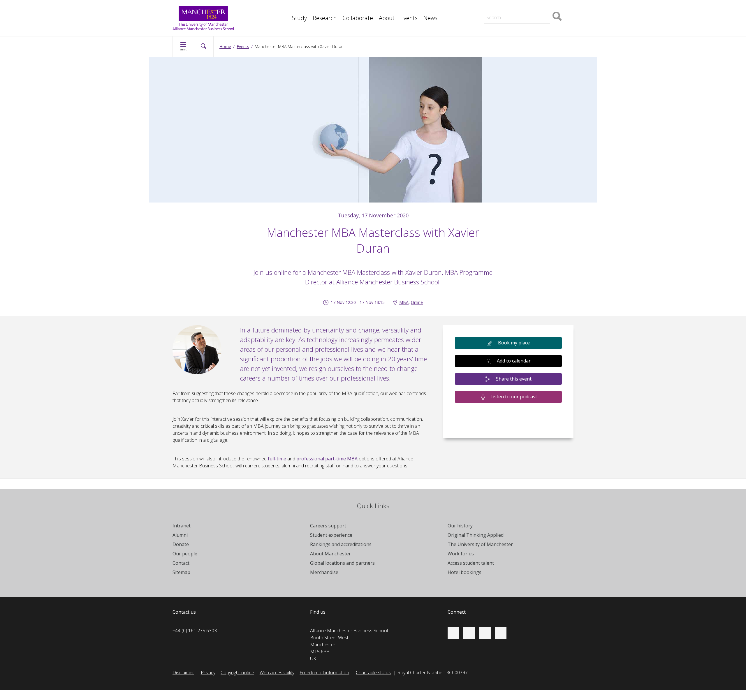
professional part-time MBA (327, 458)
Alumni (180, 535)
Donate (181, 544)
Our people (185, 553)
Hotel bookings (464, 572)
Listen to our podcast (513, 396)
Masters (488, 8)
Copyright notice (237, 672)
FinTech (287, 21)
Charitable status (373, 672)
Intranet (182, 525)
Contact (181, 563)
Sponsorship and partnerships (510, 8)
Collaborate (358, 18)
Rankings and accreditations (341, 544)
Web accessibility (277, 672)
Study (299, 18)
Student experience (331, 535)
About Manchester (330, 553)
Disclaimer (183, 672)
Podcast (287, 21)
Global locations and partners (342, 563)
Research (325, 18)
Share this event (514, 379)
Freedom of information (324, 672)
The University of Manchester (480, 544)
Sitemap (181, 572)
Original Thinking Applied (476, 535)
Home (225, 46)
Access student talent (471, 563)
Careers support (328, 525)
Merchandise (324, 572)
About (387, 18)
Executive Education (399, 8)
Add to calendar (514, 361)
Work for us (461, 553)
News (430, 18)
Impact (286, 8)
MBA (284, 8)
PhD (483, 8)
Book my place (514, 342)
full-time (277, 458)
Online (417, 302)
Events (409, 18)
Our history (460, 525)
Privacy (208, 672)
